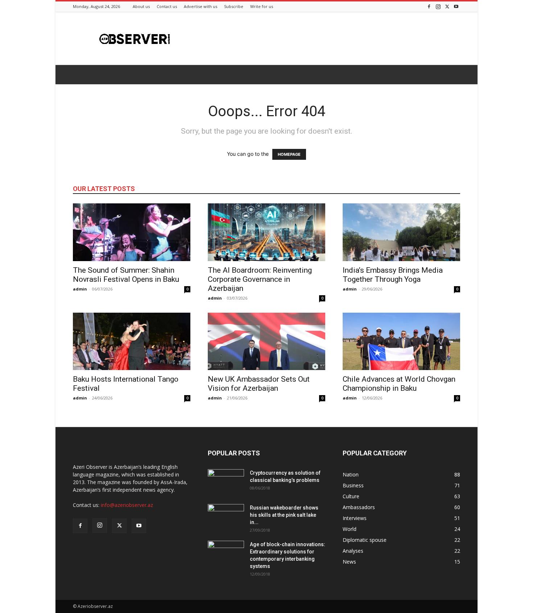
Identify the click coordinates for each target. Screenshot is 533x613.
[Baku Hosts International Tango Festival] (131, 341)
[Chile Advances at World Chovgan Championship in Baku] (401, 341)
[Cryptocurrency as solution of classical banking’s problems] (226, 482)
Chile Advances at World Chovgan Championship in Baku (399, 384)
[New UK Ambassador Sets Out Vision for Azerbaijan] (266, 341)
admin (80, 289)
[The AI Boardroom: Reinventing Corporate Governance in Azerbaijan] (266, 232)
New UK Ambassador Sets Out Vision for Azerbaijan (259, 384)
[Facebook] (429, 6)
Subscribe (233, 6)
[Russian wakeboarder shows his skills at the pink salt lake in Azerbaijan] (226, 516)
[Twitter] (447, 6)
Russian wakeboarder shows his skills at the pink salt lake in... (284, 515)
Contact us (167, 6)
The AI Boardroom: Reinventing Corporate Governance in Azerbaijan (260, 279)
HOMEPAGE (289, 154)
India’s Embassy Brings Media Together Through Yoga (393, 275)
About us (141, 6)
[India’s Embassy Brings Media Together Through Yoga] (401, 232)
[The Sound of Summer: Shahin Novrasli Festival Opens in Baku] (131, 232)
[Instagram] (438, 6)
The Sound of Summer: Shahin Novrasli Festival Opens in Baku (126, 275)
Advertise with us (200, 6)
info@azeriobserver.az (127, 505)
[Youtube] (456, 6)
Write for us (261, 6)
